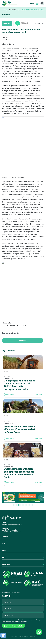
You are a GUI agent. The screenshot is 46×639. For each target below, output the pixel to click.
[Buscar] (42, 3)
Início (5, 10)
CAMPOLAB (38, 394)
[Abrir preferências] (3, 635)
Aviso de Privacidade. (21, 621)
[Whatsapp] (39, 632)
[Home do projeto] (9, 3)
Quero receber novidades (13, 626)
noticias (12, 10)
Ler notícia (10, 394)
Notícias (22, 340)
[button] (41, 497)
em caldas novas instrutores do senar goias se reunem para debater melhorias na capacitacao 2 (30, 10)
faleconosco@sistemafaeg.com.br (12, 524)
